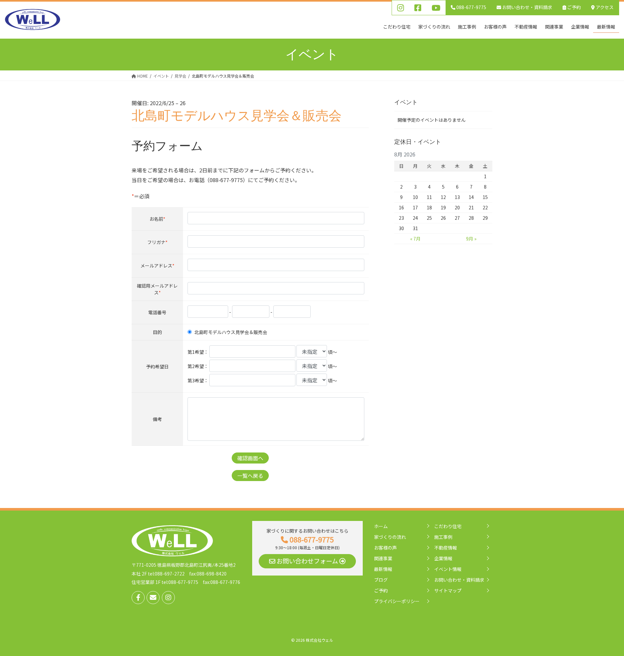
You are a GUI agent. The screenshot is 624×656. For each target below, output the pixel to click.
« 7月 (415, 238)
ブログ (381, 579)
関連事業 (383, 558)
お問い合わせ (526, 7)
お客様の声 (385, 547)
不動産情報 (445, 547)
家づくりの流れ (390, 537)
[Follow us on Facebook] (138, 597)
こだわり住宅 (448, 526)
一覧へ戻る (250, 475)
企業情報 (443, 558)
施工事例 (443, 537)
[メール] (153, 597)
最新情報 (383, 569)
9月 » (471, 238)
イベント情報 (448, 569)
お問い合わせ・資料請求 (459, 579)
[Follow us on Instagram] (168, 597)
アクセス (604, 7)
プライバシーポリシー (397, 601)
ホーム (381, 526)
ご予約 (573, 7)
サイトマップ (448, 590)
